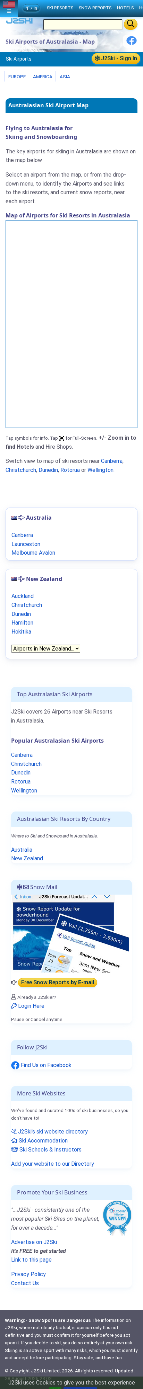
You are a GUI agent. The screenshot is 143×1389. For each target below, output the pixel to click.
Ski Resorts (60, 7)
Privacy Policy (28, 1274)
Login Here (30, 1006)
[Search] (130, 24)
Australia (21, 849)
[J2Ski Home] (19, 22)
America (42, 76)
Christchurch (21, 470)
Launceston (25, 544)
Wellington (100, 470)
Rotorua (70, 470)
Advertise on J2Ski (34, 1242)
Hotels (125, 7)
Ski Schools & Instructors (50, 1149)
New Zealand (27, 858)
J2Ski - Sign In (118, 58)
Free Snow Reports (57, 982)
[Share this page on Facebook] (131, 43)
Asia (64, 76)
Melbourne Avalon (33, 552)
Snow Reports (95, 7)
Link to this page (31, 1259)
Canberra (112, 461)
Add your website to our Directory (52, 1164)
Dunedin (48, 470)
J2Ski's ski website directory (52, 1131)
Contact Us (25, 1283)
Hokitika (21, 631)
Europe (16, 76)
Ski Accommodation (42, 1140)
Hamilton (22, 622)
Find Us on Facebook (45, 1065)
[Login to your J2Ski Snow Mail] (70, 933)
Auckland (22, 596)
